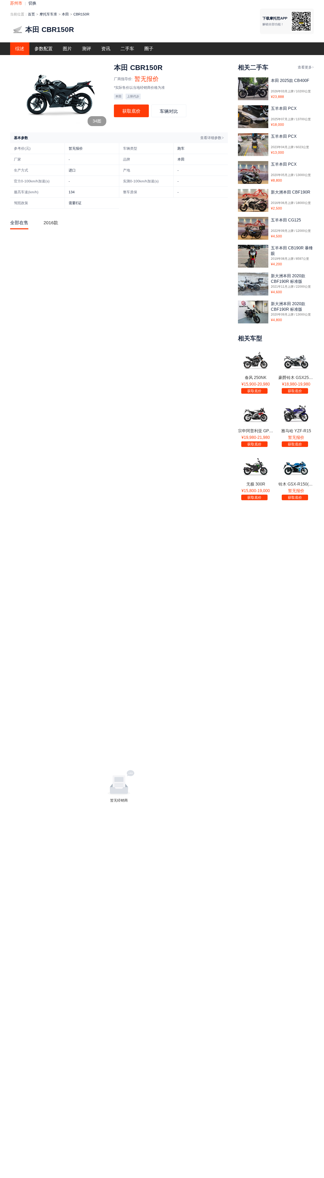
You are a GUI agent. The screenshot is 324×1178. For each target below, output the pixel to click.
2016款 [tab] (51, 222)
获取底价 (131, 111)
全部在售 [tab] (19, 222)
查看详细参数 (210, 138)
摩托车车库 (48, 14)
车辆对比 (169, 111)
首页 (31, 14)
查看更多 (305, 67)
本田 (65, 14)
